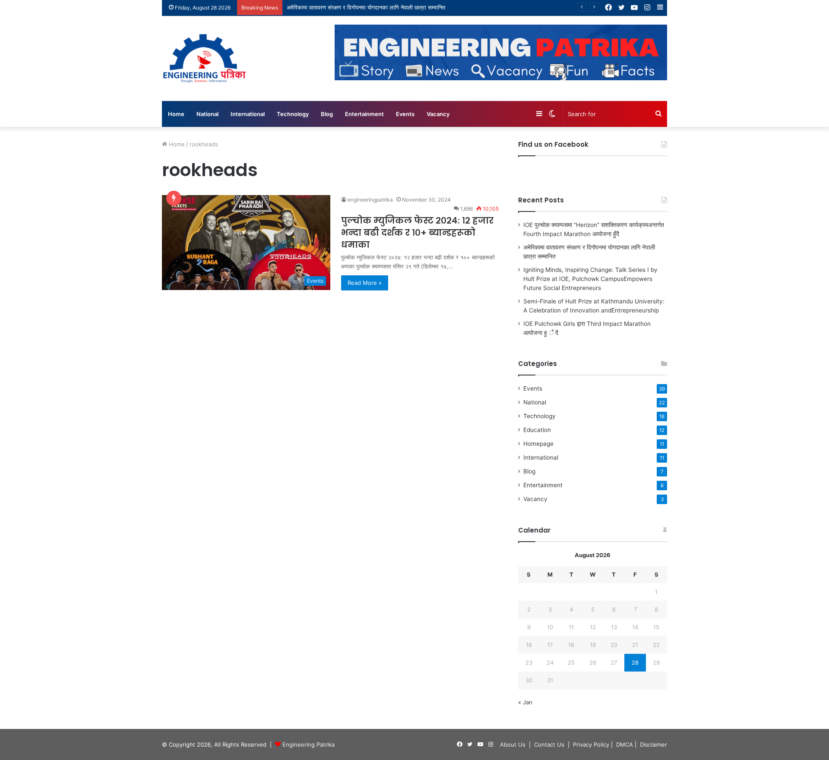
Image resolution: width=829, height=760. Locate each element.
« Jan (525, 702)
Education (537, 429)
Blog (327, 113)
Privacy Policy (591, 744)
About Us (512, 744)
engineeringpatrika (370, 199)
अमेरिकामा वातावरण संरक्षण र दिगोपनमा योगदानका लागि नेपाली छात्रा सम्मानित (366, 7)
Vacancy (438, 113)
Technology (293, 113)
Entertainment (364, 113)
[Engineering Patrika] (205, 58)
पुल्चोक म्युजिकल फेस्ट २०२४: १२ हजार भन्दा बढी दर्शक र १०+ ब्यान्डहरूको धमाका (417, 232)
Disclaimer (653, 744)
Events (405, 113)
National (207, 113)
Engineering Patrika (308, 744)
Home (176, 113)
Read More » (365, 282)
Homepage (538, 443)
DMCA (624, 744)
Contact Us (549, 744)
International (248, 113)
